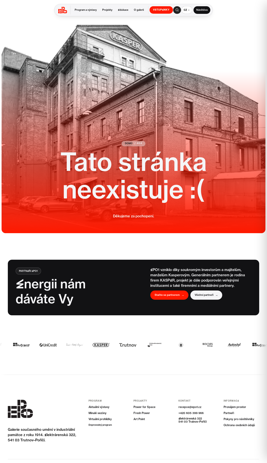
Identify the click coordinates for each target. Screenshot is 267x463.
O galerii (139, 10)
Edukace (123, 10)
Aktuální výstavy (99, 407)
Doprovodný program (100, 425)
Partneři (229, 413)
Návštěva (202, 10)
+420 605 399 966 (191, 413)
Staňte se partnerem (169, 295)
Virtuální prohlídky (100, 419)
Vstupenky (161, 10)
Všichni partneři (206, 295)
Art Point (139, 419)
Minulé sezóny (98, 413)
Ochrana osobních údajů (239, 425)
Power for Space (144, 407)
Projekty (107, 10)
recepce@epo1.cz (189, 407)
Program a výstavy (86, 10)
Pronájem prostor (235, 407)
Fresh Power (142, 413)
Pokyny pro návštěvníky (239, 419)
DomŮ (129, 143)
